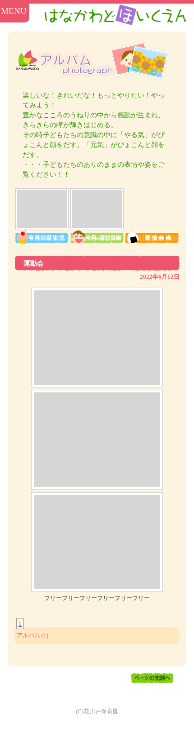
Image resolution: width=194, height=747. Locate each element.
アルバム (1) (32, 635)
